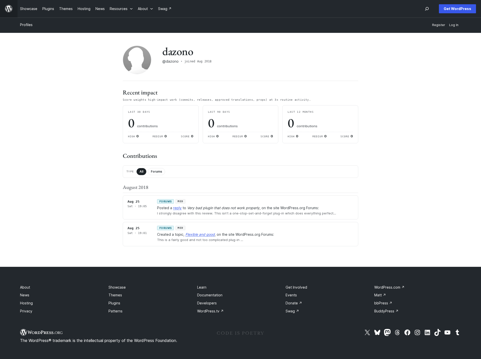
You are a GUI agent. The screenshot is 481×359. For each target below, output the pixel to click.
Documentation (209, 295)
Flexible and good (200, 234)
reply (177, 208)
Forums (156, 171)
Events (291, 295)
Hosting (26, 303)
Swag (292, 311)
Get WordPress (457, 9)
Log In (453, 25)
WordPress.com (389, 287)
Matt (380, 295)
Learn (201, 287)
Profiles (26, 25)
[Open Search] (427, 9)
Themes (115, 295)
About (25, 287)
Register (438, 25)
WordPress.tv (210, 311)
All (141, 171)
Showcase (117, 287)
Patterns (115, 311)
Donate (294, 303)
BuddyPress (386, 311)
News (24, 295)
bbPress (383, 303)
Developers (207, 303)
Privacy (26, 311)
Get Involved (296, 287)
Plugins (114, 303)
